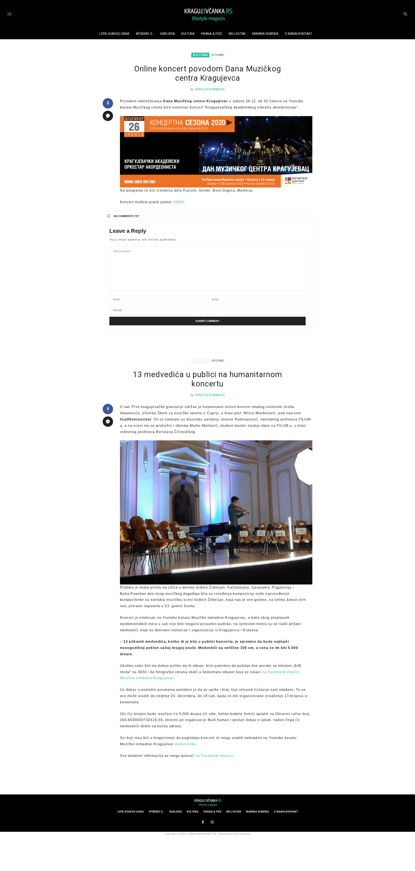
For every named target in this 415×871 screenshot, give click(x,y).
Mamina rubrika (265, 34)
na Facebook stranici (214, 756)
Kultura (188, 34)
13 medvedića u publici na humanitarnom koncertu (207, 379)
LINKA (178, 202)
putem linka (185, 744)
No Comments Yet (126, 216)
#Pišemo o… (145, 34)
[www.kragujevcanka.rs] (207, 14)
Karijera (167, 34)
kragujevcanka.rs (210, 89)
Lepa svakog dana (114, 34)
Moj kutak (237, 34)
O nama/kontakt (298, 34)
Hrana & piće (211, 34)
